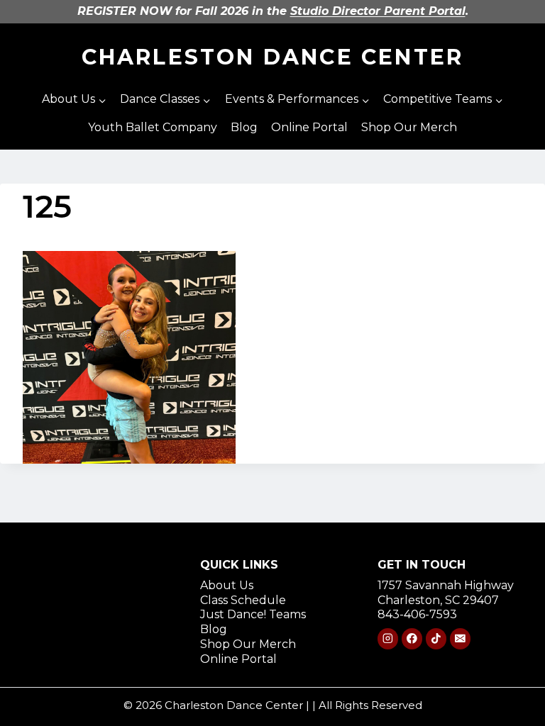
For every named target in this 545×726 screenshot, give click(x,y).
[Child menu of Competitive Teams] (443, 100)
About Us (226, 585)
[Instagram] (388, 638)
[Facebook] (412, 638)
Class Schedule (243, 600)
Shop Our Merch (409, 127)
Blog (244, 127)
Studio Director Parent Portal (378, 11)
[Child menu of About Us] (74, 100)
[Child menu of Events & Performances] (297, 100)
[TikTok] (436, 638)
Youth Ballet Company (152, 127)
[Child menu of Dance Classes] (166, 100)
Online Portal (309, 127)
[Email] (460, 638)
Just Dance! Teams (253, 614)
